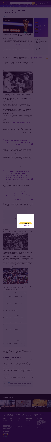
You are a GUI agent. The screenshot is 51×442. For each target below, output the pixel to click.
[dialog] (25, 221)
